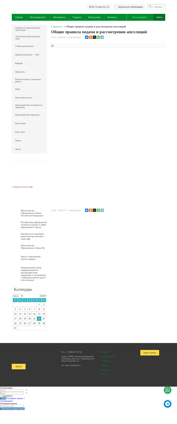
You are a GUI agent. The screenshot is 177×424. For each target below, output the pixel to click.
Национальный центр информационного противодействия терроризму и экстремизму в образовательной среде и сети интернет (33, 273)
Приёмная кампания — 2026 (27, 55)
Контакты (112, 17)
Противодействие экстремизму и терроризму (29, 106)
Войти (19, 366)
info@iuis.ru (76, 365)
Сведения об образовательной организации (27, 29)
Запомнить (7, 396)
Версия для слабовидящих (130, 7)
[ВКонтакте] (86, 37)
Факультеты (20, 72)
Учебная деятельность (24, 46)
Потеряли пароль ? (16, 398)
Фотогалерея (20, 123)
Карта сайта (20, 132)
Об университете (38, 17)
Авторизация (6, 401)
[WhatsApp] (98, 37)
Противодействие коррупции (27, 115)
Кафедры (19, 63)
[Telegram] (102, 37)
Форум (18, 141)
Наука (17, 89)
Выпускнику (94, 17)
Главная (19, 17)
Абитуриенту (59, 17)
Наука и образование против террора (31, 257)
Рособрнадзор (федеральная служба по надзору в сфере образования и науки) (34, 224)
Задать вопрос (149, 352)
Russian (158, 7)
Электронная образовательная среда (27, 37)
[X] (94, 37)
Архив (18, 149)
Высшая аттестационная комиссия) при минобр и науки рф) (32, 236)
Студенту (77, 17)
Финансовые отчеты (23, 98)
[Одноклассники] (90, 37)
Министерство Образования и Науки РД (33, 246)
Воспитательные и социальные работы (28, 80)
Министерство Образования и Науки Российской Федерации (32, 213)
